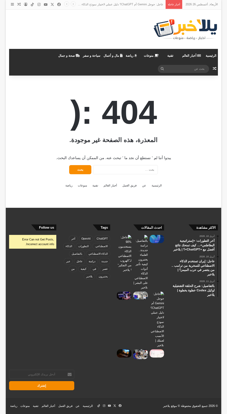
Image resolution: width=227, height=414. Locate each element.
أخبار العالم (189, 55)
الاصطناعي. (101, 246)
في (94, 268)
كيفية (83, 268)
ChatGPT (102, 238)
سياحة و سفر (91, 55)
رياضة (130, 55)
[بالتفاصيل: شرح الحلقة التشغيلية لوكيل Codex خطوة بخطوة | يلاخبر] (157, 239)
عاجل (79, 261)
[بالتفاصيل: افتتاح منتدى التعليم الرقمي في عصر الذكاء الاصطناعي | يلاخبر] (140, 295)
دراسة (92, 261)
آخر (73, 238)
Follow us (46, 227)
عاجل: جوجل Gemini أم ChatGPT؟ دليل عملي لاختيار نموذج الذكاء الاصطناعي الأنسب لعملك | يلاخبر (101, 4)
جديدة (105, 261)
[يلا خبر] (185, 29)
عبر (68, 261)
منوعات (149, 55)
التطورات (83, 246)
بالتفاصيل (77, 253)
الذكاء (69, 246)
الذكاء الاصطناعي (98, 253)
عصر (105, 268)
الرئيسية (211, 55)
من (72, 268)
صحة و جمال (67, 55)
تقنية (170, 55)
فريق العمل (129, 185)
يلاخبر (89, 276)
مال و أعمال (112, 55)
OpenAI (85, 238)
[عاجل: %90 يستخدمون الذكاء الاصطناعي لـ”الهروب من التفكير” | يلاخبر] (124, 253)
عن (144, 185)
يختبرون (103, 276)
